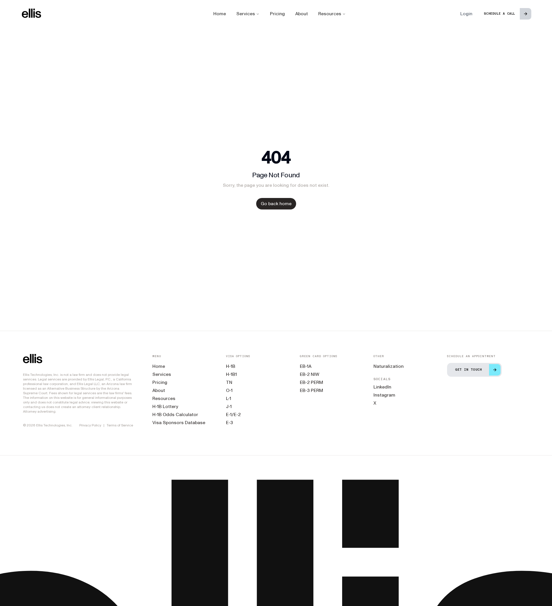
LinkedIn (382, 387)
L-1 (228, 398)
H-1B (230, 366)
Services (245, 13)
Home (219, 13)
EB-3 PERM (311, 390)
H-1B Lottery (165, 406)
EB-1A (305, 366)
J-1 (229, 406)
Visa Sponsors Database (178, 422)
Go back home (276, 203)
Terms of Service (120, 425)
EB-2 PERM (311, 382)
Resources (329, 13)
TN (229, 382)
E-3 (229, 422)
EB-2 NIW (309, 374)
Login (466, 13)
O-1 (229, 390)
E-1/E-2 (233, 414)
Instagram (384, 395)
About (301, 13)
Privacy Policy (90, 425)
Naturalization (388, 366)
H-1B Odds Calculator (175, 414)
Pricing (277, 13)
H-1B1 (231, 374)
